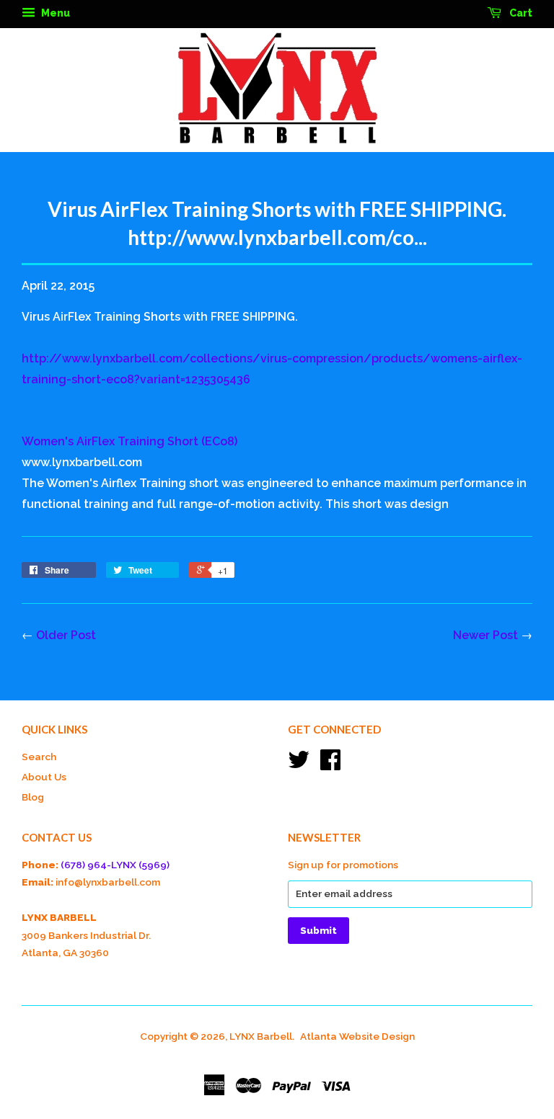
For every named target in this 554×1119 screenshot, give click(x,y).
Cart (519, 13)
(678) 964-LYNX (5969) (115, 864)
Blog (33, 797)
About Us (44, 777)
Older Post (66, 635)
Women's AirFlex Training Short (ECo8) (129, 441)
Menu (54, 13)
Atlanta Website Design (357, 1036)
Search (39, 756)
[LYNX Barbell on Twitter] (298, 764)
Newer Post (485, 635)
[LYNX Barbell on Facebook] (330, 764)
